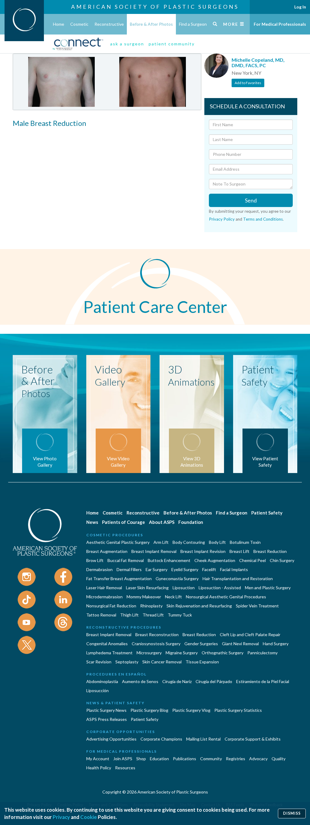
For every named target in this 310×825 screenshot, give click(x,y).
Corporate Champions (161, 738)
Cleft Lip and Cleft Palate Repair (250, 634)
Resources (125, 767)
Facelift (209, 569)
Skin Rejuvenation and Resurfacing (199, 605)
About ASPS (161, 522)
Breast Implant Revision (203, 551)
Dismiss (292, 813)
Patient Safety (266, 512)
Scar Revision (98, 661)
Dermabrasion (99, 569)
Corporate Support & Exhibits (253, 738)
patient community (172, 43)
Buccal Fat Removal (125, 560)
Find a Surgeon (193, 24)
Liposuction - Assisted (220, 587)
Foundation (190, 522)
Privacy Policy (222, 219)
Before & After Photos (151, 24)
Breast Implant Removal (153, 551)
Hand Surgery (276, 643)
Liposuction (184, 587)
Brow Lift (95, 560)
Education (159, 758)
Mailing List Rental (203, 738)
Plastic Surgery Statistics (238, 710)
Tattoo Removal (101, 614)
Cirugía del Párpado (214, 681)
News (92, 522)
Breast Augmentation (106, 551)
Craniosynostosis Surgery (156, 643)
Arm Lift (161, 542)
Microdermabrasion (104, 596)
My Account (97, 758)
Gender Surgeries (201, 643)
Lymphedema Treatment (109, 652)
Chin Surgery (282, 560)
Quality (278, 758)
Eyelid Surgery (184, 569)
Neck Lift (173, 596)
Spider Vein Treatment (257, 605)
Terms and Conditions (263, 219)
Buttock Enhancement (169, 560)
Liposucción (97, 690)
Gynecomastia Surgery (177, 578)
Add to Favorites (248, 83)
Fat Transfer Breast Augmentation (119, 578)
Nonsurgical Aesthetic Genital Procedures (226, 596)
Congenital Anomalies (107, 643)
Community (211, 758)
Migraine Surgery (182, 652)
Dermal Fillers (129, 569)
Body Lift (217, 542)
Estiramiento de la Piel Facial (262, 681)
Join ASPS (122, 758)
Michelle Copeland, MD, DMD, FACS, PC (258, 62)
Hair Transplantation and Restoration (238, 578)
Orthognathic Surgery (222, 652)
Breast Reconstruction (157, 634)
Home (58, 24)
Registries (235, 758)
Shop (141, 758)
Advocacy (258, 758)
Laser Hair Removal (104, 587)
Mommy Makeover (144, 596)
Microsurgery (149, 652)
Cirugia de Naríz (177, 681)
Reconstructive (109, 24)
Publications (184, 758)
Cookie (88, 817)
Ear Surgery (156, 569)
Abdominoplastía (102, 681)
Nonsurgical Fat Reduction (111, 605)
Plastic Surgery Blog (149, 710)
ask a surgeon (127, 43)
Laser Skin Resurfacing (147, 587)
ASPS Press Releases (106, 719)
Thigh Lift (129, 614)
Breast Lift (239, 551)
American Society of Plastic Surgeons (155, 6)
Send (251, 200)
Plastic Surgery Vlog (191, 710)
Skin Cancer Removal (162, 661)
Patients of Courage (123, 522)
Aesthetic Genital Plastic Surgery (118, 542)
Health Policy (98, 767)
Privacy (61, 817)
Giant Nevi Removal (240, 643)
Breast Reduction (270, 551)
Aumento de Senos (140, 681)
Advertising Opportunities (111, 738)
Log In (300, 6)
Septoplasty (126, 661)
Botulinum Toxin (245, 542)
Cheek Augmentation (214, 560)
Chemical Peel (252, 560)
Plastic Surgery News (106, 710)
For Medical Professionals (280, 24)
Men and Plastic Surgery (268, 587)
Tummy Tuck (180, 614)
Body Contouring (189, 542)
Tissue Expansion (202, 661)
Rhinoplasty (151, 605)
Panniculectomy (262, 652)
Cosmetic (79, 24)
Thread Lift (153, 614)
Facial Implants (234, 569)
